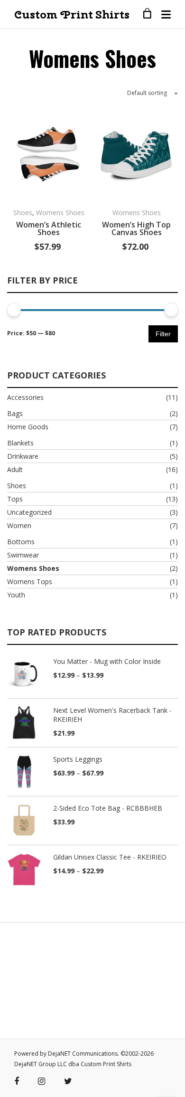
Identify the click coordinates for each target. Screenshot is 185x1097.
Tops (15, 498)
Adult (15, 469)
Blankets (20, 442)
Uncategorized (29, 512)
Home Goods (27, 426)
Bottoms (21, 541)
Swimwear (23, 554)
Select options (82, 188)
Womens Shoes (60, 212)
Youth (16, 594)
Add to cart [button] (169, 188)
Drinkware (22, 456)
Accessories (25, 397)
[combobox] (149, 93)
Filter (163, 334)
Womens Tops (29, 581)
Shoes (22, 212)
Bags (15, 413)
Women (19, 525)
